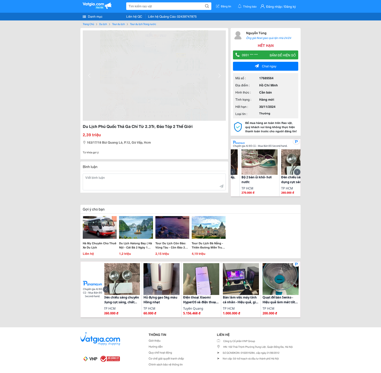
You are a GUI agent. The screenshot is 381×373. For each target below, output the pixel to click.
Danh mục (94, 16)
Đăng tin (226, 6)
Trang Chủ (88, 24)
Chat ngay (269, 66)
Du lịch (103, 24)
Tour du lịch (118, 24)
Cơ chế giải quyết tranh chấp (166, 358)
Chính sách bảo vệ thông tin (166, 364)
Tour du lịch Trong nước (143, 24)
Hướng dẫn (156, 346)
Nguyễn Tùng (256, 32)
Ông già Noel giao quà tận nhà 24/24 (268, 38)
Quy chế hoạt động (160, 352)
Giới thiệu (155, 340)
